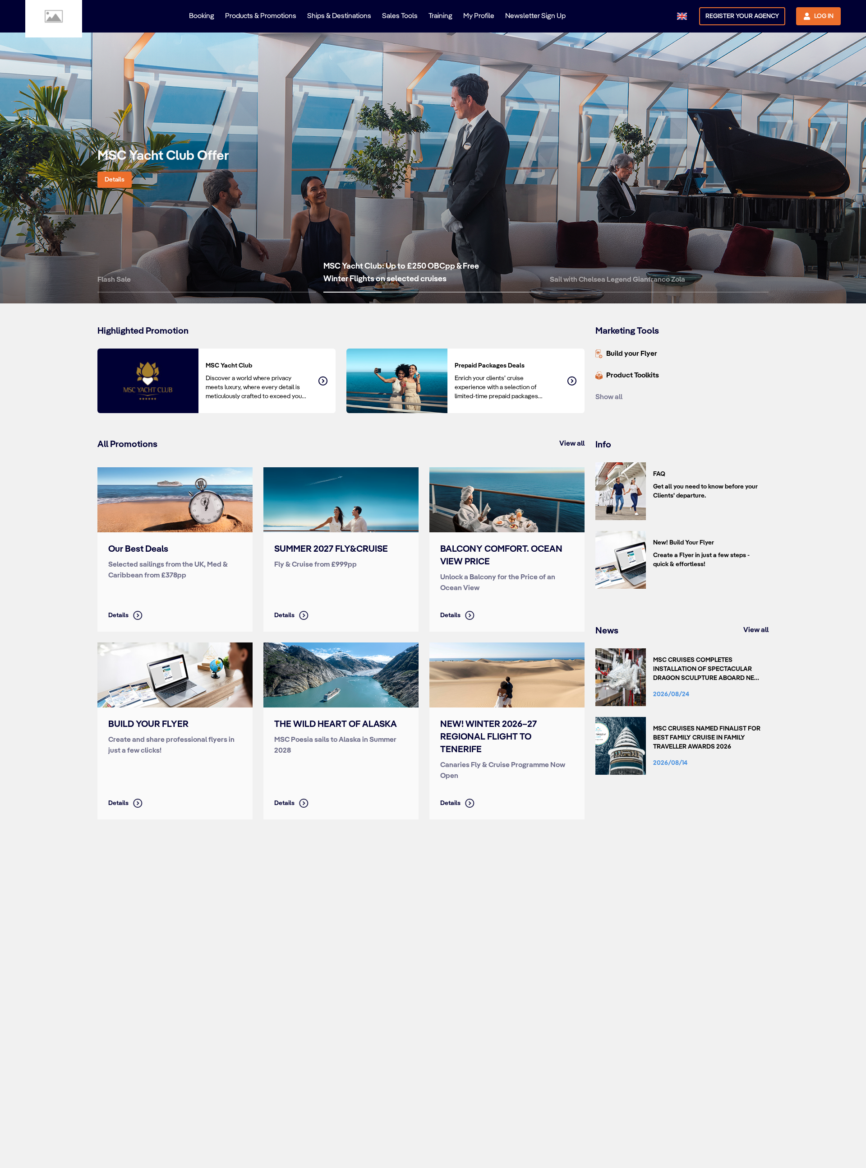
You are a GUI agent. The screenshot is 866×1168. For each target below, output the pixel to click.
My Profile (478, 16)
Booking (201, 16)
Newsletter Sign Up (535, 16)
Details (114, 180)
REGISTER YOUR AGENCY (742, 16)
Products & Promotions (260, 16)
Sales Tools (400, 16)
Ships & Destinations (339, 16)
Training (440, 16)
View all (572, 443)
